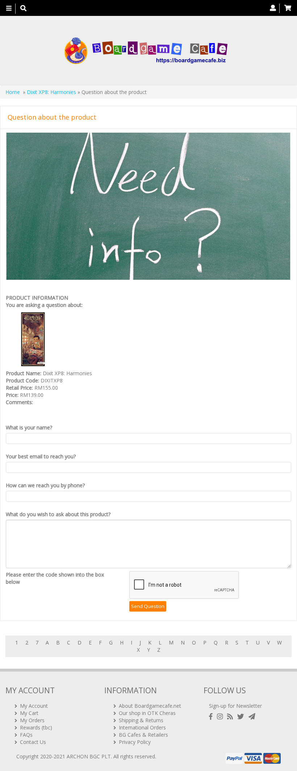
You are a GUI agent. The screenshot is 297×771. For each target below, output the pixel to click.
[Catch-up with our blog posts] (231, 716)
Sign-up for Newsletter (235, 705)
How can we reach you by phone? (45, 485)
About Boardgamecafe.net (150, 705)
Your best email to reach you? (41, 456)
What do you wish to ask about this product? (58, 514)
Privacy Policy (135, 741)
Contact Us (33, 741)
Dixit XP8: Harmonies (51, 92)
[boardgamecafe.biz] (146, 50)
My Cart (29, 713)
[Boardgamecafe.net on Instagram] (221, 716)
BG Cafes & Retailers (143, 734)
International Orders (142, 727)
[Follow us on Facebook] (212, 716)
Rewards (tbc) (36, 727)
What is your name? (29, 427)
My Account (34, 705)
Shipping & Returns (141, 720)
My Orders (32, 720)
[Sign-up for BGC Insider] (251, 716)
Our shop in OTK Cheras (147, 713)
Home (12, 92)
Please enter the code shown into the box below (55, 578)
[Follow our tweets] (242, 716)
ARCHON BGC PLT (89, 756)
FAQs (26, 734)
